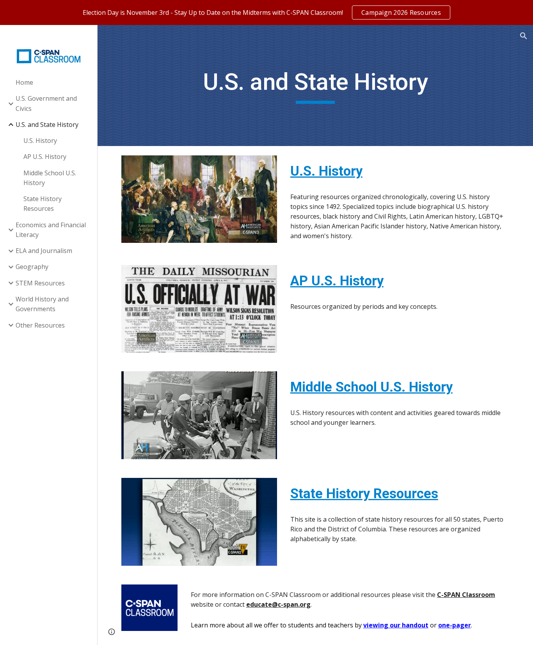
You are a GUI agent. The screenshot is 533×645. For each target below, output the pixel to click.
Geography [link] (32, 266)
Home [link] (24, 82)
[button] (523, 36)
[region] (266, 12)
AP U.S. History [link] (44, 156)
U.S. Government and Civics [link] (46, 103)
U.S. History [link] (40, 140)
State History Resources (364, 493)
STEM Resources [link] (40, 283)
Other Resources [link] (40, 325)
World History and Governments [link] (42, 304)
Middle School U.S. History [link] (49, 178)
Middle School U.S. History (371, 387)
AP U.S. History (337, 281)
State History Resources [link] (42, 203)
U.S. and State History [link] (47, 124)
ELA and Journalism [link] (44, 250)
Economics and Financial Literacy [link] (51, 230)
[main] (315, 85)
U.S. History (326, 171)
